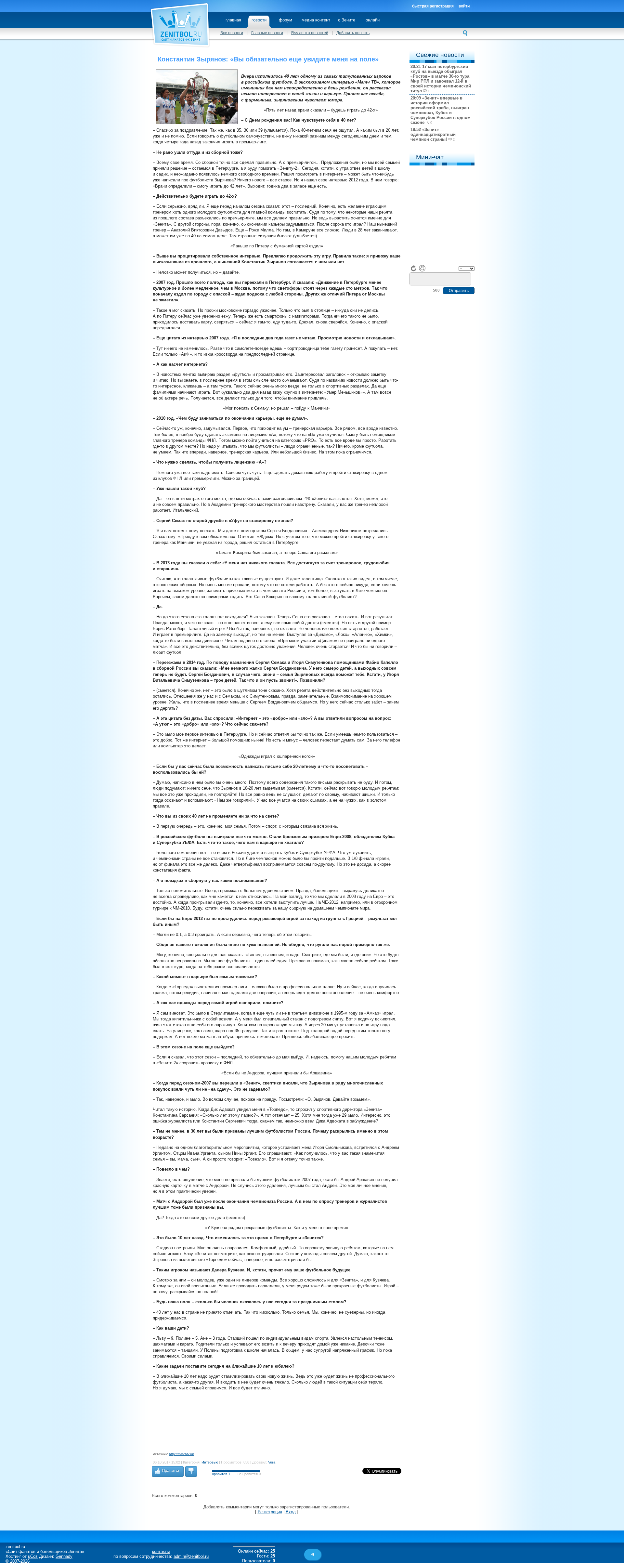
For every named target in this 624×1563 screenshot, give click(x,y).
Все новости (231, 33)
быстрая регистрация (433, 6)
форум (285, 20)
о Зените (346, 20)
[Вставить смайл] (422, 268)
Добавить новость (353, 33)
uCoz (33, 1556)
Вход (291, 1511)
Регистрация (270, 1511)
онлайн (373, 20)
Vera (271, 1462)
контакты (161, 1551)
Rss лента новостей (309, 33)
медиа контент (316, 20)
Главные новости (267, 33)
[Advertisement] (271, 1420)
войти (464, 6)
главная (233, 20)
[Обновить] (413, 268)
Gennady (64, 1556)
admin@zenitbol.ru (191, 1556)
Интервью (210, 1462)
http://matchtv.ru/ (181, 1454)
